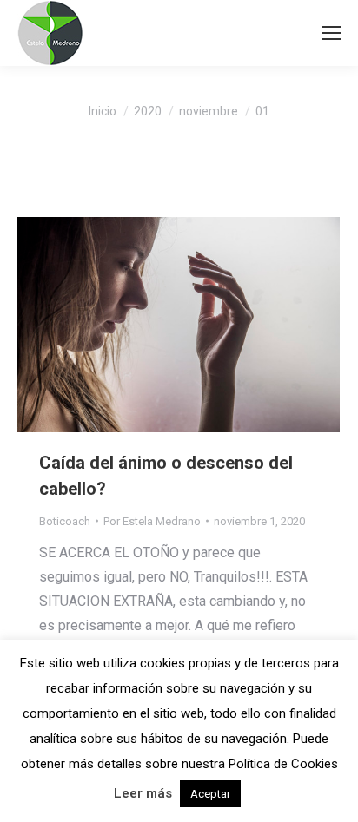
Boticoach (64, 521)
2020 (148, 111)
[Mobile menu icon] (331, 33)
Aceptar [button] (210, 793)
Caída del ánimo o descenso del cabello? (166, 475)
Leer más (143, 793)
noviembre (208, 111)
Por (152, 521)
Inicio (102, 111)
